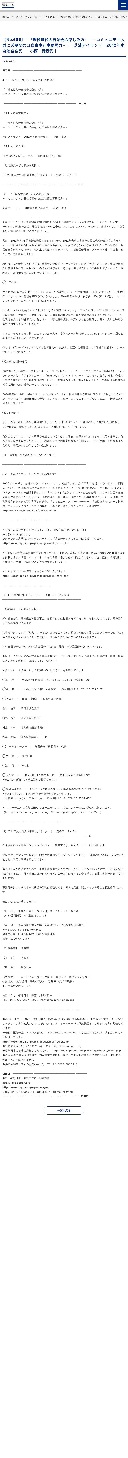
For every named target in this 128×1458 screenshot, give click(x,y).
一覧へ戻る (64, 1110)
